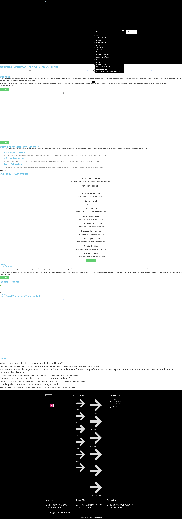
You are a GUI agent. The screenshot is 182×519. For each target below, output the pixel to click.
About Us (99, 35)
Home (98, 31)
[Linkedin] (66, 405)
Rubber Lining (100, 61)
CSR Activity (100, 45)
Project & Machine (101, 42)
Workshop (99, 40)
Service (99, 52)
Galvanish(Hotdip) (101, 69)
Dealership (99, 39)
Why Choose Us (101, 37)
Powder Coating (101, 64)
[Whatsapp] (47, 405)
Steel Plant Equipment (102, 56)
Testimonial (99, 47)
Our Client (99, 44)
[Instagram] (52, 405)
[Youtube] (62, 405)
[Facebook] (57, 405)
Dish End (99, 59)
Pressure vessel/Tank (102, 54)
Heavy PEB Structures (102, 57)
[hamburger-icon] (123, 30)
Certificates (99, 49)
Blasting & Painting (101, 63)
